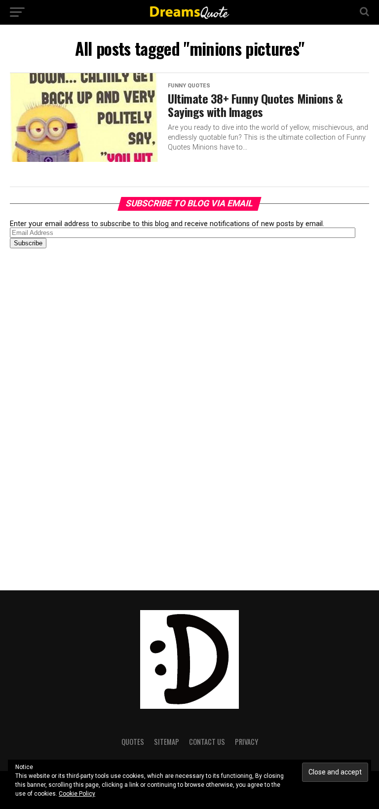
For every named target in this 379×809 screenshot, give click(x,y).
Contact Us (207, 741)
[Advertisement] (84, 411)
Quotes (132, 741)
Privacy (246, 741)
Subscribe (28, 243)
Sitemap (166, 741)
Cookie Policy (77, 793)
